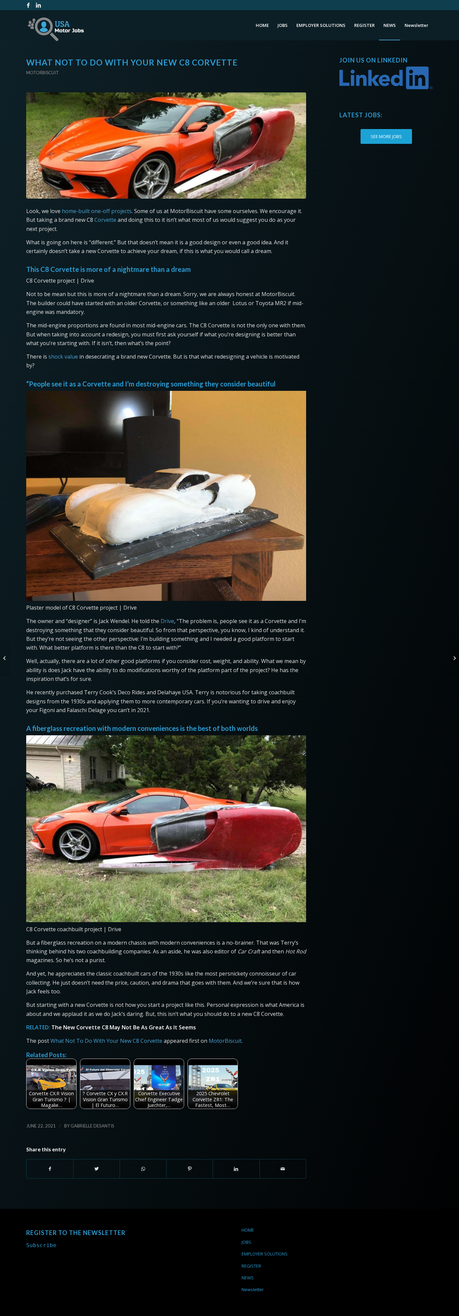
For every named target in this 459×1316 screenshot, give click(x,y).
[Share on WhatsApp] (143, 1168)
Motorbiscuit (42, 72)
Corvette (105, 219)
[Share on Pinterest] (190, 1168)
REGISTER (251, 1266)
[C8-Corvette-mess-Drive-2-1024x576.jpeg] (166, 145)
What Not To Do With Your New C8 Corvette (106, 1040)
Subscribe (41, 1245)
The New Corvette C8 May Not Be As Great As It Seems (123, 1027)
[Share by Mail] (283, 1168)
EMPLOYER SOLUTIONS (265, 1254)
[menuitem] (262, 25)
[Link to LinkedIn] (38, 5)
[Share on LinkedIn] (236, 1168)
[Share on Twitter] (97, 1168)
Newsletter (253, 1289)
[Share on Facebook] (50, 1168)
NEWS (248, 1278)
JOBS (246, 1242)
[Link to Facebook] (28, 5)
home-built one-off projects (97, 211)
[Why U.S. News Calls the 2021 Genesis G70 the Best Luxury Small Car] (5, 658)
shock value (63, 356)
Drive (167, 621)
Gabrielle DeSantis (92, 1125)
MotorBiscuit (225, 1040)
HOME (248, 1230)
